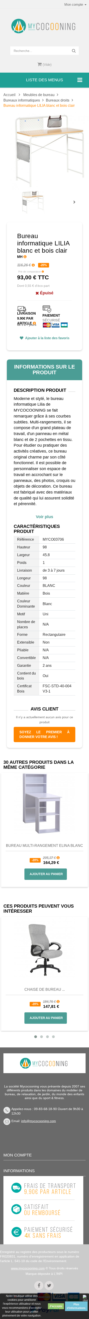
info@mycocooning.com (38, 1121)
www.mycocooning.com (28, 1268)
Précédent (21, 197)
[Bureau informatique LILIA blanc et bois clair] (33, 202)
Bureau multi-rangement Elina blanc (44, 846)
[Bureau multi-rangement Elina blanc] (44, 803)
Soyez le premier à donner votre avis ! (44, 734)
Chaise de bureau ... (44, 989)
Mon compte (17, 1155)
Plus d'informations (76, 1306)
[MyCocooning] (44, 26)
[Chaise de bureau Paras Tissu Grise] (44, 947)
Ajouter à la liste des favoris (46, 338)
